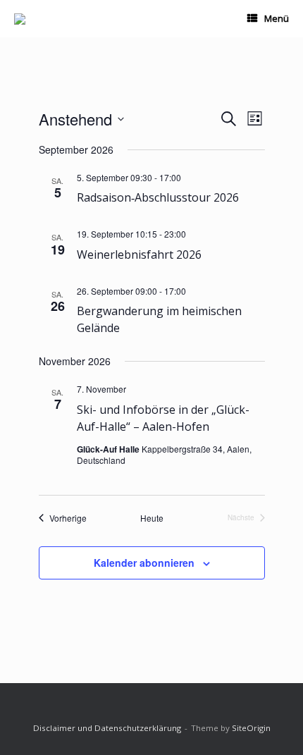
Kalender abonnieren (144, 562)
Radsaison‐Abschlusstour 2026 (158, 197)
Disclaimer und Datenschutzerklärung (107, 728)
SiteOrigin (251, 728)
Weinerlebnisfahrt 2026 (139, 254)
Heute (151, 518)
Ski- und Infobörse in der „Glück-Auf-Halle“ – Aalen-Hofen (163, 418)
